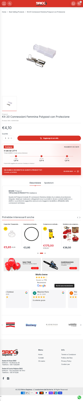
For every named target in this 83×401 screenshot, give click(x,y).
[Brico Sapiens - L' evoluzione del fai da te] (41, 3)
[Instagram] (8, 378)
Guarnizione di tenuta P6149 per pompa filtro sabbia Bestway (11, 224)
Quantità (5, 134)
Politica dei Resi (67, 358)
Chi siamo (41, 361)
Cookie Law (65, 364)
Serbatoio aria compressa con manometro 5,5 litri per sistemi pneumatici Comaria (51, 224)
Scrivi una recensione (64, 286)
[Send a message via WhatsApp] (79, 397)
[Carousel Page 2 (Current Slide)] (41, 253)
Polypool (5, 114)
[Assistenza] (73, 3)
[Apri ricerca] (9, 3)
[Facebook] (3, 378)
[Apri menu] (4, 3)
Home (40, 354)
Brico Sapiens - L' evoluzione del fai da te (37, 389)
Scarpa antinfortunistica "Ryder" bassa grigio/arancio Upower (70, 224)
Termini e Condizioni (68, 354)
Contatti (41, 358)
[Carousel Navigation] (79, 217)
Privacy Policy (66, 361)
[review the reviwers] (22, 293)
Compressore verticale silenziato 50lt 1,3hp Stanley (30, 224)
